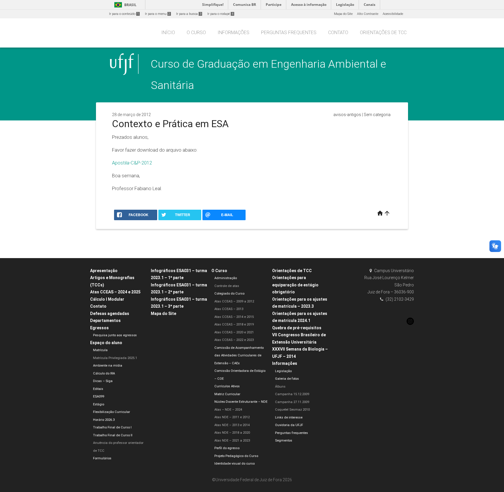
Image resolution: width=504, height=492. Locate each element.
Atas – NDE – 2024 (228, 410)
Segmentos (283, 440)
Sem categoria (377, 114)
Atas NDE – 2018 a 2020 (232, 433)
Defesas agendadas (109, 313)
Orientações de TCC (383, 32)
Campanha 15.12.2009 (292, 394)
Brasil (124, 4)
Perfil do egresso (226, 448)
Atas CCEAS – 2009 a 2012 (234, 301)
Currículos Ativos (227, 386)
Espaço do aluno (106, 342)
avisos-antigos (347, 114)
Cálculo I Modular (107, 299)
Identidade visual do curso (234, 463)
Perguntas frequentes (288, 32)
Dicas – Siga (103, 381)
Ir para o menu (157, 14)
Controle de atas (226, 286)
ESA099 (98, 396)
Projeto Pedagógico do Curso (236, 456)
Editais (98, 389)
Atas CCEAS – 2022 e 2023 (234, 340)
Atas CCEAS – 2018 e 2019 (234, 324)
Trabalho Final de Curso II (112, 435)
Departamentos (105, 320)
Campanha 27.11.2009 (292, 402)
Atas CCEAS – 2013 (228, 309)
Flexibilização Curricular (111, 412)
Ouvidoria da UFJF (289, 425)
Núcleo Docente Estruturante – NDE (240, 402)
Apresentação (104, 270)
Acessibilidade (393, 14)
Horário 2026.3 (104, 420)
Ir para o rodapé (220, 14)
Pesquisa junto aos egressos (115, 335)
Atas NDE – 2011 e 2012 (232, 417)
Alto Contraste (367, 14)
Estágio (98, 404)
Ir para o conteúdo (124, 14)
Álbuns (280, 386)
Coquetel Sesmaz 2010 (292, 410)
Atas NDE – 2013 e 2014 (232, 425)
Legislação (283, 371)
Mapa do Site (343, 14)
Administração (225, 278)
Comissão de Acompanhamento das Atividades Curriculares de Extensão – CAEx (239, 355)
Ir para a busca (188, 14)
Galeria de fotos (287, 379)
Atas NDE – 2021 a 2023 (232, 440)
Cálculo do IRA (104, 373)
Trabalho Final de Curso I (112, 427)
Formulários (102, 458)
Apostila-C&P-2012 (132, 163)
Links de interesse (288, 417)
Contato (338, 32)
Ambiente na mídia (107, 365)
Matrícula (100, 350)
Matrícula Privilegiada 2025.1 (115, 358)
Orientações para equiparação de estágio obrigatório (295, 284)
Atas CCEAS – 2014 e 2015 (234, 317)
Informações (233, 32)
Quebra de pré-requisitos (296, 327)
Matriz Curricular (227, 394)
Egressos (99, 327)
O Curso (196, 32)
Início (168, 32)
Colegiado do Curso (229, 293)
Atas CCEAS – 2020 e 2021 (234, 332)
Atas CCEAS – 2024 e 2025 (115, 292)
